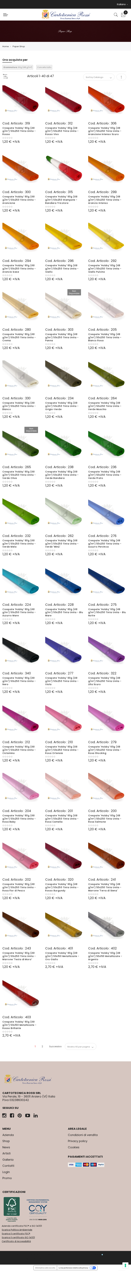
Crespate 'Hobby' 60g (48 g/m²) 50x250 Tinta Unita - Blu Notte (107, 612)
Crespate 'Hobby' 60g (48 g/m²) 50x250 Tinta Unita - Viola (61, 681)
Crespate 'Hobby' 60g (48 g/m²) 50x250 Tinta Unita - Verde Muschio (104, 406)
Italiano (121, 4)
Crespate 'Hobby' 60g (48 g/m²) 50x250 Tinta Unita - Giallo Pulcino (104, 268)
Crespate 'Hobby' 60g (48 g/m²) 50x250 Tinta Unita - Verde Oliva (19, 475)
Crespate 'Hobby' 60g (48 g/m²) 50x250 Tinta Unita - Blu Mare (64, 612)
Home (5, 46)
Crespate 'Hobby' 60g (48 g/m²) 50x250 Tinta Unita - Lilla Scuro (104, 681)
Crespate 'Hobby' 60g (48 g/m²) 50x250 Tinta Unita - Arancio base (19, 268)
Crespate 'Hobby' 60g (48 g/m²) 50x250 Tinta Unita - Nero (19, 681)
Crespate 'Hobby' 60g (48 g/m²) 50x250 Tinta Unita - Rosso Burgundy (61, 887)
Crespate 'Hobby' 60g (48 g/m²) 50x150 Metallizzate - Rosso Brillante (19, 1025)
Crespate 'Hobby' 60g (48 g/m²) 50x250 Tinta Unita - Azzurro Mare (19, 612)
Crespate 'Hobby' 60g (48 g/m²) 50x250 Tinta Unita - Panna (61, 337)
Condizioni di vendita (83, 1135)
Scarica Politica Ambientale (17, 1229)
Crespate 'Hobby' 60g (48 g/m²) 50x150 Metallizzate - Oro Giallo (62, 956)
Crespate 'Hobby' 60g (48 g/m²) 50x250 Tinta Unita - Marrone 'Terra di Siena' (104, 887)
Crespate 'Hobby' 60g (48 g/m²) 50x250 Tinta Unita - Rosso (19, 131)
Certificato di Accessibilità (16, 1241)
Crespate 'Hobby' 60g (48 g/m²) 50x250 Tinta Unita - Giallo (61, 268)
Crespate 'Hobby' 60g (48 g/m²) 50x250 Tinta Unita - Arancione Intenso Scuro (104, 131)
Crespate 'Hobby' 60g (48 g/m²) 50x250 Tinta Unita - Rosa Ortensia (61, 750)
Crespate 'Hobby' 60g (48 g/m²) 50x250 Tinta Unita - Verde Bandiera (61, 475)
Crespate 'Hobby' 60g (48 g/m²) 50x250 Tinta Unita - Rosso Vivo (61, 131)
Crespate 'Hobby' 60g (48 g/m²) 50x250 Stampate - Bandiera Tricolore (61, 200)
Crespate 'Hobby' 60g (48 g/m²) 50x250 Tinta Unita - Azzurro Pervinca (104, 543)
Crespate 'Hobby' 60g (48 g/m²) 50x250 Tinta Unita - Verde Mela (19, 543)
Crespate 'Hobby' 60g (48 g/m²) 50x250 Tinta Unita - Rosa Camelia (61, 819)
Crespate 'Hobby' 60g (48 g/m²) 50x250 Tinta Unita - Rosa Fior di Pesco (19, 887)
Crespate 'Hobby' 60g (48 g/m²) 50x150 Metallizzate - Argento (105, 956)
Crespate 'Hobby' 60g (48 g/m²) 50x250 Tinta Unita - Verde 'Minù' (61, 543)
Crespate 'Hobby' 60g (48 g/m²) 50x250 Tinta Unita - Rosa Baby (19, 819)
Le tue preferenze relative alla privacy (73, 1268)
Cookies (73, 1147)
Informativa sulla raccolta (45, 1268)
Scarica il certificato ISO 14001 (18, 1237)
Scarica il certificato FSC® (16, 1233)
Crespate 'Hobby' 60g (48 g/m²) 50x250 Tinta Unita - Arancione (19, 200)
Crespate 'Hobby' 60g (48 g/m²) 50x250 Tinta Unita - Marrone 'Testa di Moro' (19, 956)
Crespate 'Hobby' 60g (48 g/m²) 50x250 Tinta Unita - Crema (19, 337)
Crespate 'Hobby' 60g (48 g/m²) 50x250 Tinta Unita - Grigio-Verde (61, 406)
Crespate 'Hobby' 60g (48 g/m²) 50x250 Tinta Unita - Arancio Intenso (104, 200)
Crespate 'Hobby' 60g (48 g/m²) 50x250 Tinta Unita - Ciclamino (19, 750)
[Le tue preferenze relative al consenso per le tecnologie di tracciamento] (125, 1265)
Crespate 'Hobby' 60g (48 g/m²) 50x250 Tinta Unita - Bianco (19, 406)
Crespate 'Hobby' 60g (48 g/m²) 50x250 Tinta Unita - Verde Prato (104, 475)
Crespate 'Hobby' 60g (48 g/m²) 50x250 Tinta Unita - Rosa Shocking (104, 750)
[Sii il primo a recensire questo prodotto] (21, 138)
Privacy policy (77, 1141)
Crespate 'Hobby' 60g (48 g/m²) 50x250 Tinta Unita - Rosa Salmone (104, 819)
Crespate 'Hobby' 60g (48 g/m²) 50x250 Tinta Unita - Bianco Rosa (104, 337)
